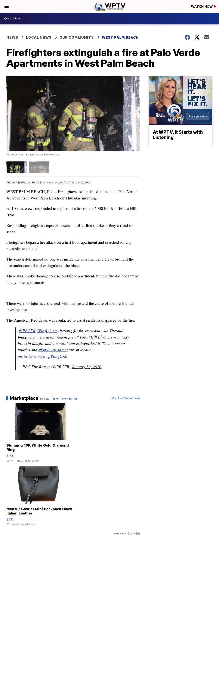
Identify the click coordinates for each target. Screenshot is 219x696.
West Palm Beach (120, 37)
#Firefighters (47, 330)
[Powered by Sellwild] (133, 533)
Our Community (76, 37)
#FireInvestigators (53, 349)
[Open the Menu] (6, 6)
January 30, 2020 (86, 366)
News (12, 37)
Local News (39, 37)
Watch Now (202, 6)
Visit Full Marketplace (126, 398)
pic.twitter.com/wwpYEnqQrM (43, 356)
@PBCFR (27, 330)
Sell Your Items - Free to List (58, 398)
